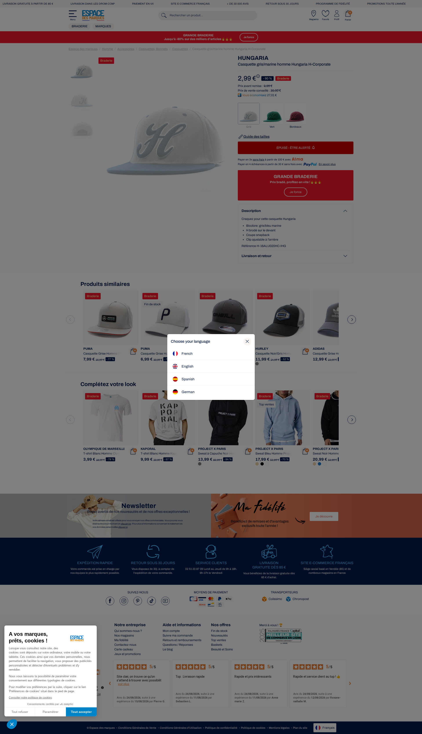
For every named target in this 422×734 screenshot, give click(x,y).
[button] (12, 724)
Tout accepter (81, 712)
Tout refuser (19, 712)
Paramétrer (50, 712)
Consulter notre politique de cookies (30, 697)
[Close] (247, 342)
